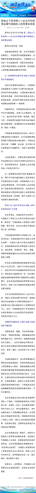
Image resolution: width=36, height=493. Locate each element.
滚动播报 (22, 15)
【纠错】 (20, 478)
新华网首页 (5, 15)
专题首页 (14, 15)
